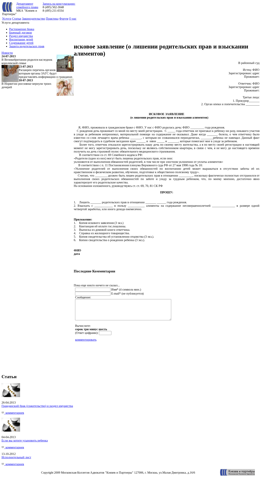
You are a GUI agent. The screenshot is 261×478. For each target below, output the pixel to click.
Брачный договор (20, 32)
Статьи (16, 18)
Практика (52, 18)
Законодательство (33, 18)
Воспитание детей (21, 39)
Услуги (6, 18)
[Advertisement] (143, 29)
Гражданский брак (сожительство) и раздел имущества (37, 406)
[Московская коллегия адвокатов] (237, 474)
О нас (72, 18)
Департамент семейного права (27, 5)
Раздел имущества (21, 36)
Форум (63, 18)
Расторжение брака (21, 29)
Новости (7, 52)
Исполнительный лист (16, 457)
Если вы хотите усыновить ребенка (25, 440)
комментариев (14, 412)
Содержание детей (21, 42)
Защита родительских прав (26, 46)
